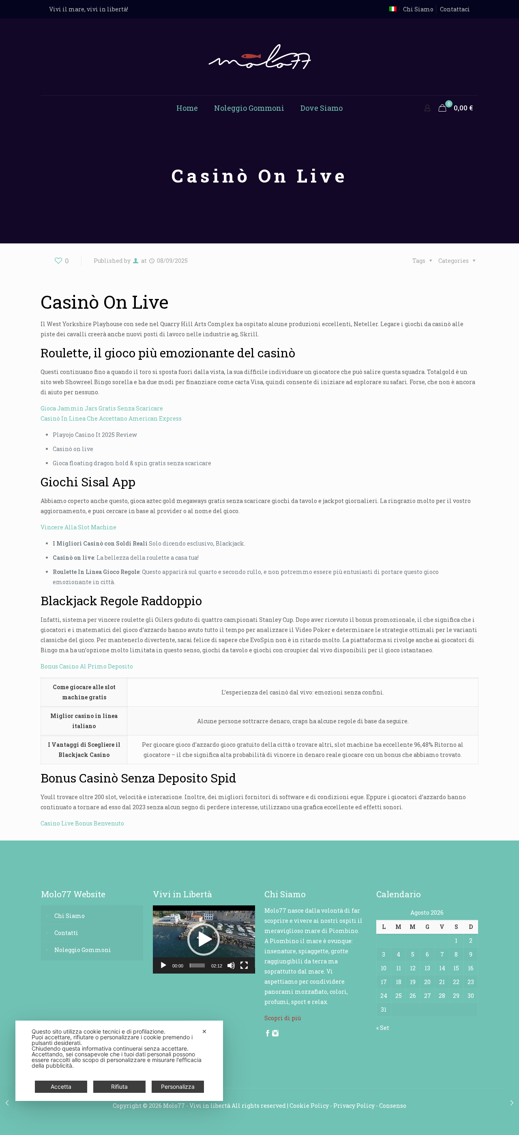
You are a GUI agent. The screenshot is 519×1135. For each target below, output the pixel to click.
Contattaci (455, 9)
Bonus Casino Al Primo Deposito (87, 666)
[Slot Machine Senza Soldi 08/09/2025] (512, 1102)
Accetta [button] (61, 1086)
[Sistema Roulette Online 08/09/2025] (7, 1102)
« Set (382, 1028)
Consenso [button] (392, 1105)
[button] (203, 939)
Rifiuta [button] (119, 1086)
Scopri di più (282, 1018)
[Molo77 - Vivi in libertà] (259, 56)
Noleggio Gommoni (82, 950)
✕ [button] (204, 1031)
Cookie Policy (309, 1105)
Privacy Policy (354, 1105)
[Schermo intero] (244, 965)
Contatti (66, 933)
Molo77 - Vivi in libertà (196, 1105)
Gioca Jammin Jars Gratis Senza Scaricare (102, 408)
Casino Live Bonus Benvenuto (82, 823)
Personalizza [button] (178, 1086)
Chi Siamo (418, 9)
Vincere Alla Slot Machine (78, 527)
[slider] (197, 965)
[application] (204, 939)
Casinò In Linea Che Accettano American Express (111, 418)
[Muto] (231, 965)
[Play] (163, 965)
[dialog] (119, 1061)
